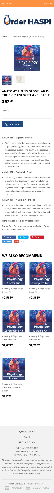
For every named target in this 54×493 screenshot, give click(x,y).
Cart (49, 3)
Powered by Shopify (35, 483)
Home (4, 36)
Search (27, 437)
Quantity (5, 110)
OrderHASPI (20, 483)
